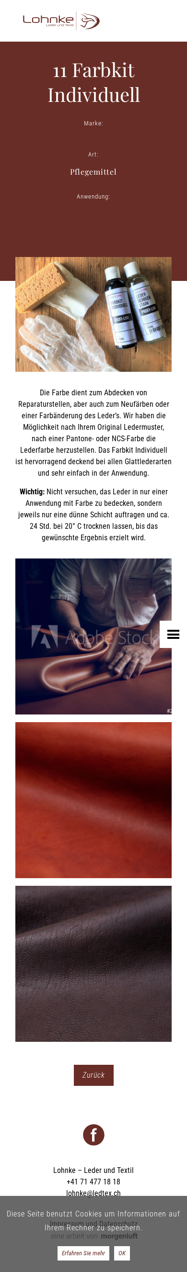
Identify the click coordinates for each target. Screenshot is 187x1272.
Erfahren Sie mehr (83, 1253)
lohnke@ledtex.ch (93, 1193)
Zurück (93, 1075)
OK (122, 1253)
